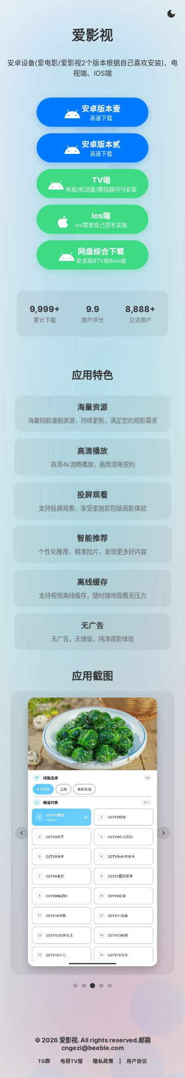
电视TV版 (71, 1061)
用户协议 (136, 1061)
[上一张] (21, 833)
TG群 (44, 1061)
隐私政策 (103, 1061)
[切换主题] (171, 13)
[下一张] (163, 833)
